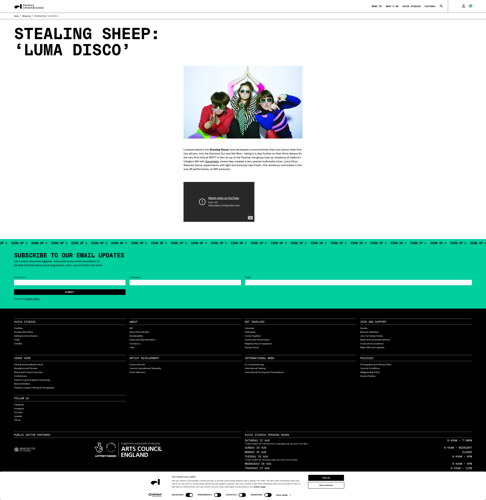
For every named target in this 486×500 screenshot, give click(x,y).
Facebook (19, 404)
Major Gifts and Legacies (372, 347)
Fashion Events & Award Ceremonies (32, 379)
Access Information (23, 331)
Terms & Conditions (370, 368)
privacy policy (32, 298)
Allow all (326, 478)
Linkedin (18, 416)
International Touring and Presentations (264, 372)
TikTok (17, 420)
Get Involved (255, 321)
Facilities (18, 328)
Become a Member (369, 331)
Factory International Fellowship (145, 368)
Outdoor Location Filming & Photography (34, 387)
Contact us (134, 343)
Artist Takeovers (137, 372)
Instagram (19, 408)
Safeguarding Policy (370, 372)
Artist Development (144, 358)
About (133, 321)
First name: (19, 277)
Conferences (20, 376)
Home (16, 16)
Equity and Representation (142, 339)
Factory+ (430, 6)
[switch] (217, 495)
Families (18, 343)
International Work (259, 358)
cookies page (259, 487)
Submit (70, 292)
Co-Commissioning (254, 364)
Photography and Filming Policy (375, 364)
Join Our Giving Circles (371, 335)
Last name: (135, 277)
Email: (248, 277)
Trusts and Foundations (372, 343)
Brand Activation (22, 383)
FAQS (17, 339)
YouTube (18, 412)
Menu (375, 6)
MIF (131, 328)
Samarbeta (212, 161)
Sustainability (136, 335)
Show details (282, 495)
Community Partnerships (257, 339)
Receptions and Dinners (25, 368)
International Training (255, 368)
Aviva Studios (411, 6)
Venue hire (22, 358)
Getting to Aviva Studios (26, 335)
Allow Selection (326, 485)
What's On (392, 6)
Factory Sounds (137, 364)
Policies (366, 358)
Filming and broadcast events (28, 364)
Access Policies (367, 376)
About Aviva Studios (139, 331)
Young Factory (252, 347)
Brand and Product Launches (28, 372)
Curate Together (253, 335)
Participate (250, 331)
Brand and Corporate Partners (375, 339)
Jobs (131, 347)
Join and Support (373, 321)
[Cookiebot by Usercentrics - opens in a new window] (155, 495)
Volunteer (249, 328)
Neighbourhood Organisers (258, 343)
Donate (363, 328)
